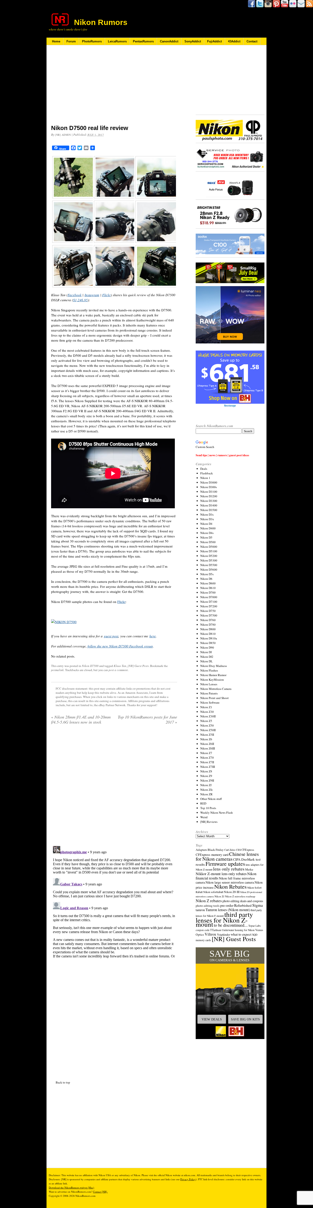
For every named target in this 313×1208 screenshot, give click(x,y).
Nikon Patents (209, 693)
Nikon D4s (207, 533)
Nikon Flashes (209, 670)
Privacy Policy (188, 1179)
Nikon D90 (207, 647)
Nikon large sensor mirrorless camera (230, 882)
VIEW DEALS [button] (212, 1019)
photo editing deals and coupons (242, 901)
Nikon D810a (208, 638)
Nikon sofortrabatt (213, 892)
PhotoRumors (92, 41)
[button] (230, 993)
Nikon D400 (208, 528)
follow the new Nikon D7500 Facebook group (120, 646)
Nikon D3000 (208, 482)
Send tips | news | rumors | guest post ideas (222, 455)
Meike (249, 869)
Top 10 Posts (208, 808)
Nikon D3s (207, 514)
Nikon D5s (207, 574)
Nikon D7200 (208, 606)
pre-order (226, 905)
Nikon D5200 (208, 556)
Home (56, 41)
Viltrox (210, 934)
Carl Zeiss (229, 849)
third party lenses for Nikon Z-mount (224, 919)
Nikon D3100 (208, 491)
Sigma (257, 905)
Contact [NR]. (100, 1191)
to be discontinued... (231, 925)
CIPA (237, 859)
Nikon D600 (208, 583)
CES (238, 849)
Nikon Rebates (230, 886)
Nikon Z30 (207, 712)
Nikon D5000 (208, 547)
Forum (71, 41)
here (152, 636)
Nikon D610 (208, 588)
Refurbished (243, 905)
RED (203, 803)
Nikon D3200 (208, 496)
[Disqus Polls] (114, 787)
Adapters (201, 850)
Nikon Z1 (206, 707)
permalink (57, 670)
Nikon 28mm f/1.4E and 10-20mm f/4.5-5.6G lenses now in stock (81, 719)
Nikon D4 (206, 524)
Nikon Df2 (206, 657)
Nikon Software (210, 702)
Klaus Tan (120, 666)
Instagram (92, 295)
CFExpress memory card (212, 854)
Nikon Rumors (100, 22)
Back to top (63, 1082)
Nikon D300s (208, 487)
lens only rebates (228, 869)
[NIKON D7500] (64, 621)
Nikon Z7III (207, 767)
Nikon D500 (208, 542)
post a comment (118, 670)
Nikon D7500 (90, 666)
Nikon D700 (208, 592)
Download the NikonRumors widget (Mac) (71, 1187)
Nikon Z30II (208, 716)
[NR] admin (63, 134)
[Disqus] (114, 901)
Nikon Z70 (207, 757)
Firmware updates (225, 863)
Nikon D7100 (208, 602)
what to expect (241, 934)
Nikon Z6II (207, 744)
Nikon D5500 (208, 565)
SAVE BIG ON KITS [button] (245, 1019)
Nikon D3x (207, 519)
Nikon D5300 (208, 560)
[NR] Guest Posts (138, 666)
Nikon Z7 (206, 753)
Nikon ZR (206, 794)
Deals (203, 469)
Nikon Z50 (207, 725)
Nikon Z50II (208, 730)
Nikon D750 (208, 611)
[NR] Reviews (208, 822)
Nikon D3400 (208, 505)
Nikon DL (206, 661)
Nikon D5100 (208, 551)
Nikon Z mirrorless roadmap (240, 896)
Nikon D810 (208, 634)
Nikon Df (206, 652)
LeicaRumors (117, 41)
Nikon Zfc (206, 790)
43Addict (234, 41)
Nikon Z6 (206, 739)
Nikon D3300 (208, 501)
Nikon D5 (206, 537)
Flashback (206, 473)
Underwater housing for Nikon (238, 930)
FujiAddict (214, 41)
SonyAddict (192, 41)
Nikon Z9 (206, 776)
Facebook (75, 295)
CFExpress (248, 850)
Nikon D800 (208, 629)
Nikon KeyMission (212, 679)
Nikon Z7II (207, 762)
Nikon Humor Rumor (213, 675)
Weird (204, 817)
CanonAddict (169, 41)
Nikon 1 (205, 478)
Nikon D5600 (208, 569)
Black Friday (216, 850)
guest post (111, 636)
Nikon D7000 (208, 597)
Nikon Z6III (207, 748)
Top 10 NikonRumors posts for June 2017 (147, 719)
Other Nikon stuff (211, 799)
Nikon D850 (208, 643)
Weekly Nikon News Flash (216, 812)
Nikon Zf (205, 785)
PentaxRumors (143, 41)
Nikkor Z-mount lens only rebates (221, 873)
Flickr (106, 295)
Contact (252, 41)
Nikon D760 (208, 620)
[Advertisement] (114, 88)
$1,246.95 (80, 300)
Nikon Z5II (207, 735)
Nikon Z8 (206, 771)
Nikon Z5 (206, 721)
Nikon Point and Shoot (214, 698)
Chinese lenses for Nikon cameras (227, 856)
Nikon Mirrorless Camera (215, 689)
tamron (200, 910)
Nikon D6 (206, 579)
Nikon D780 (208, 624)
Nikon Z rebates (209, 900)
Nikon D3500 (208, 510)
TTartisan (215, 930)
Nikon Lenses (208, 684)
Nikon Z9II (207, 780)
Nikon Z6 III (231, 892)
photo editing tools (208, 906)
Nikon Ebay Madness (213, 666)
